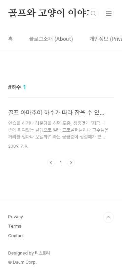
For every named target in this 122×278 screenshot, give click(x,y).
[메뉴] (109, 13)
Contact (16, 235)
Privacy (15, 216)
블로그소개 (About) (51, 39)
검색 (93, 14)
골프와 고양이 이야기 (51, 13)
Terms (14, 226)
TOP (108, 217)
